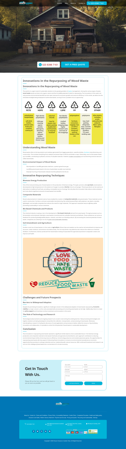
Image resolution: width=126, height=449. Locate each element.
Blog (66, 3)
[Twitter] (37, 431)
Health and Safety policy (95, 415)
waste (70, 91)
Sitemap (95, 417)
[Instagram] (41, 431)
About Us (73, 3)
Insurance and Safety (34, 417)
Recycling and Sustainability (85, 417)
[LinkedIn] (45, 431)
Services (59, 3)
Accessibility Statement (62, 415)
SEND (93, 383)
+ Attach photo (74, 383)
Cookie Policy (72, 415)
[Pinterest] (49, 431)
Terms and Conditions (41, 415)
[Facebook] (33, 431)
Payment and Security (60, 417)
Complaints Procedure (83, 415)
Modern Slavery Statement (47, 417)
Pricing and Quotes (72, 417)
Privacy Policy (52, 415)
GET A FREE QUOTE (75, 64)
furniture (86, 152)
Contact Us (82, 3)
